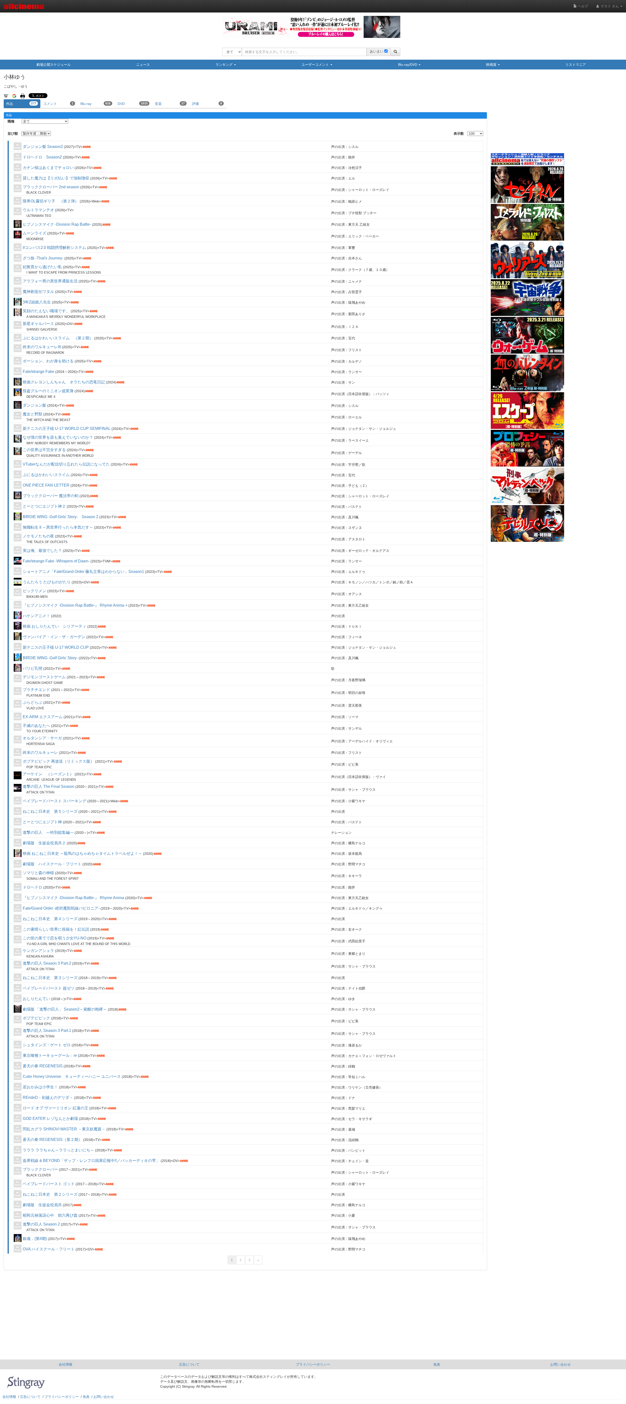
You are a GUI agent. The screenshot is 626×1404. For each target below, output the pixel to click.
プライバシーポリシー (313, 1364)
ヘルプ (582, 6)
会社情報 (65, 1364)
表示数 (459, 133)
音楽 (170, 104)
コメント (58, 104)
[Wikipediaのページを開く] (6, 96)
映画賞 (491, 65)
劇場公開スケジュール (53, 65)
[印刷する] (22, 96)
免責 (436, 1364)
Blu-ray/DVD (408, 65)
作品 (21, 104)
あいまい (376, 51)
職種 (11, 121)
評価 (207, 104)
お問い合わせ (560, 1364)
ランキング (224, 65)
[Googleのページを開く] (14, 96)
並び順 (13, 133)
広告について (189, 1364)
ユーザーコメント (316, 65)
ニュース (143, 65)
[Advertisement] (527, 114)
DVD (133, 104)
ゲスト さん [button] (610, 6)
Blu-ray (95, 104)
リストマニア (575, 65)
